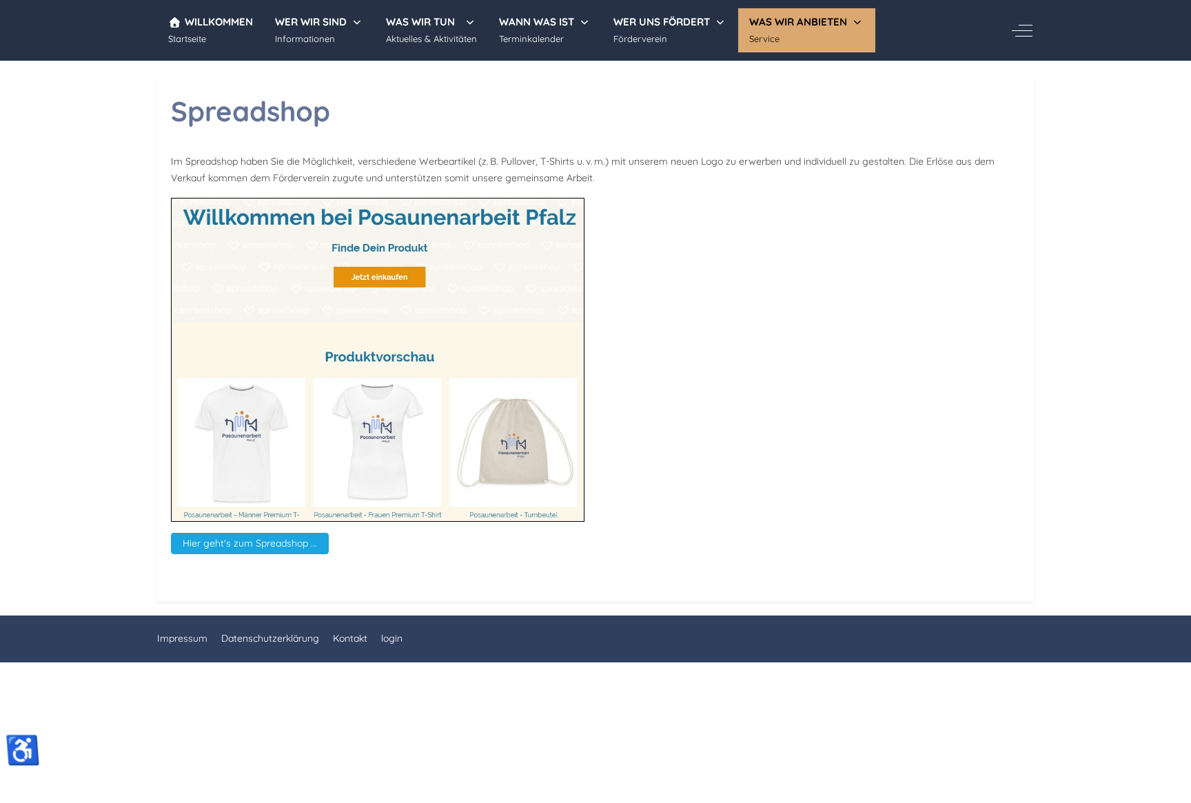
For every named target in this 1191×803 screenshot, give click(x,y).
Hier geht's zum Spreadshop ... (250, 543)
